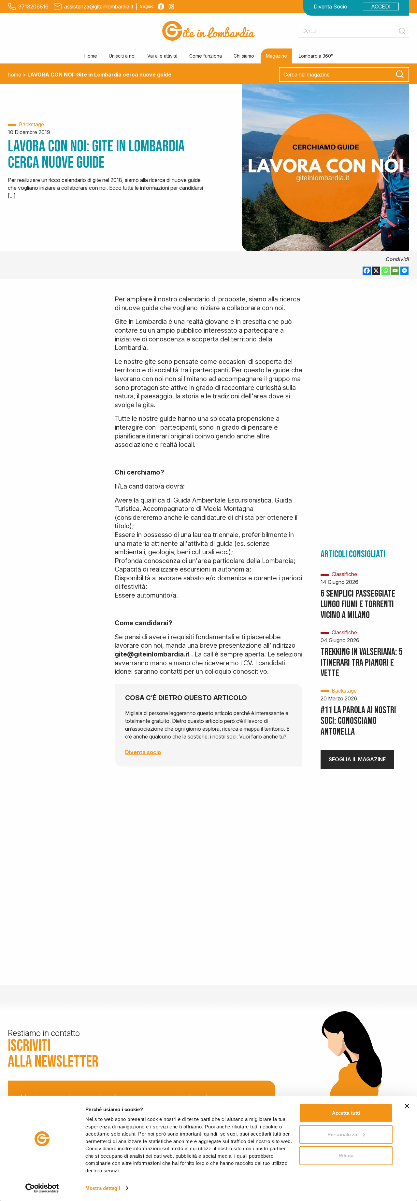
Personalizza (342, 1134)
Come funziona (205, 56)
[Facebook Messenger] (404, 271)
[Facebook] (367, 271)
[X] (376, 271)
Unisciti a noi (122, 56)
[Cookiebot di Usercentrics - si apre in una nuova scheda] (42, 1188)
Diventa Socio (330, 6)
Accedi (381, 6)
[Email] (395, 271)
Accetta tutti (346, 1113)
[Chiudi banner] (407, 1106)
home (14, 74)
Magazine (276, 56)
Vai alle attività (162, 56)
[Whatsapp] (385, 271)
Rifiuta (346, 1155)
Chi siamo (244, 56)
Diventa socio (143, 752)
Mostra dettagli (102, 1188)
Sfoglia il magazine (357, 759)
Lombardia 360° (316, 56)
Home (90, 56)
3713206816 (33, 6)
